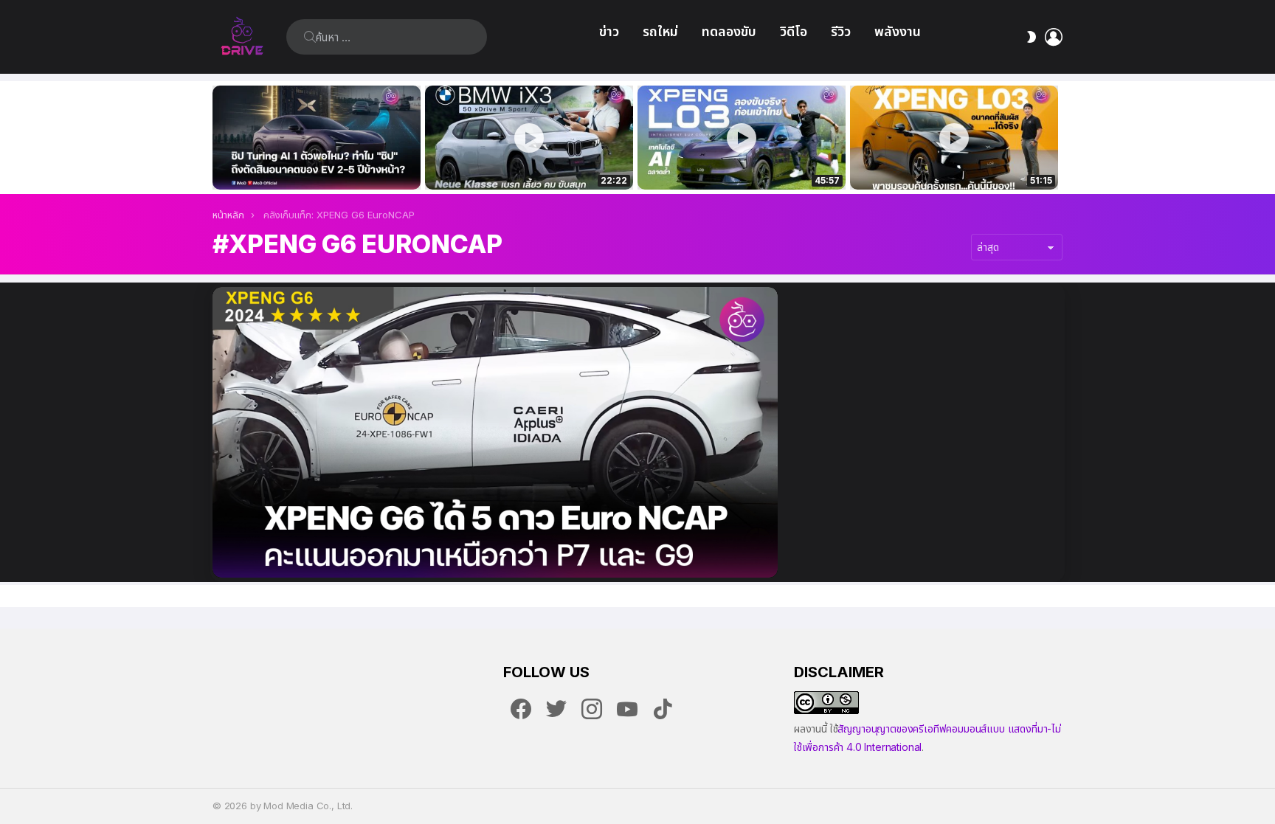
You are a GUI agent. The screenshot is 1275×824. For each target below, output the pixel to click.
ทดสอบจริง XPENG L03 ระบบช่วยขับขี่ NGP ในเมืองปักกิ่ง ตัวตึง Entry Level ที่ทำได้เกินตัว (733, 162)
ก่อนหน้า (219, 137)
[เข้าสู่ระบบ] (1053, 37)
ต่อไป (1055, 137)
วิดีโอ (793, 31)
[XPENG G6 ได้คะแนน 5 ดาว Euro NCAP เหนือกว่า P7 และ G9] (495, 432)
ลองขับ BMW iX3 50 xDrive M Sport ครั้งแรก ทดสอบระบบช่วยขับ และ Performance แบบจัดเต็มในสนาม (519, 162)
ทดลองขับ (729, 31)
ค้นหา (310, 37)
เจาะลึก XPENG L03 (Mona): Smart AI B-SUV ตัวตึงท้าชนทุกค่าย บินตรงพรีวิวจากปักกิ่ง (954, 162)
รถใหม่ (660, 31)
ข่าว (609, 31)
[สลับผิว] (1031, 37)
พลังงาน (897, 31)
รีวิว (841, 31)
